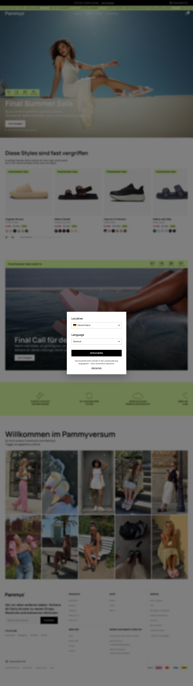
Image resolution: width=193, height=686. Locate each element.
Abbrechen (96, 368)
